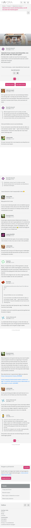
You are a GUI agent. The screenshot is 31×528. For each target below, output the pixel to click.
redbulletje (9, 246)
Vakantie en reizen (17, 6)
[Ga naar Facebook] (25, 505)
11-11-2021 (8, 416)
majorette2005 (10, 234)
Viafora (3, 505)
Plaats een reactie (10, 84)
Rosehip (8, 281)
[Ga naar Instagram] (28, 505)
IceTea (8, 415)
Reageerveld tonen (6, 478)
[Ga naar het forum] (24, 2)
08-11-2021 (8, 247)
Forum (9, 6)
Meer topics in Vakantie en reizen (10, 495)
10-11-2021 (8, 318)
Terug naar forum (6, 489)
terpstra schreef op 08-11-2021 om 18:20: (14, 419)
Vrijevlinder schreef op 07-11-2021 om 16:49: (14, 182)
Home (3, 6)
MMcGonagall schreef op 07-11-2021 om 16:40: (15, 111)
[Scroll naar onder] (28, 12)
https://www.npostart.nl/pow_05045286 (11, 376)
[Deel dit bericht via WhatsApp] (14, 73)
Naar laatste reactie (20, 84)
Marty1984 (9, 196)
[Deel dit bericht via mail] (17, 73)
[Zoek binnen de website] (21, 2)
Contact (3, 515)
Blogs (2, 513)
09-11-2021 (8, 283)
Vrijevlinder (9, 137)
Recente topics (6, 492)
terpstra (8, 261)
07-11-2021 (8, 49)
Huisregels (4, 519)
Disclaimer (4, 521)
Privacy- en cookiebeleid (7, 522)
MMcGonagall (10, 90)
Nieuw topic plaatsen (7, 498)
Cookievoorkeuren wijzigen (8, 524)
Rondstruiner (10, 215)
